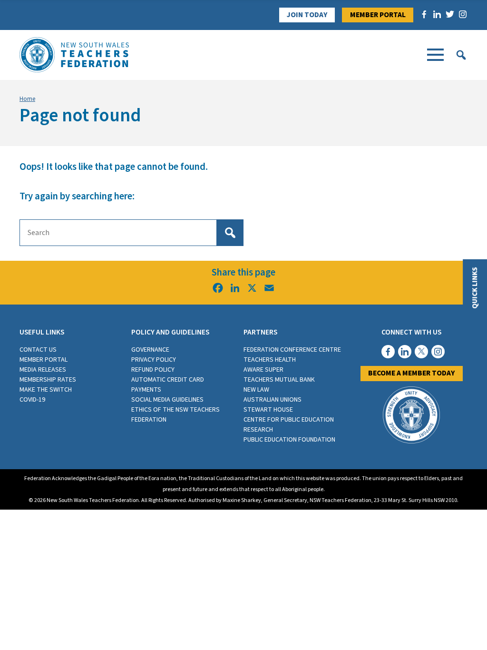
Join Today (307, 15)
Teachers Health (270, 359)
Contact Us (38, 350)
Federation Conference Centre (292, 350)
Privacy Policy (153, 359)
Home (27, 99)
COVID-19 (32, 399)
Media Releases (42, 369)
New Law (256, 389)
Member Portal (378, 15)
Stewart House (268, 409)
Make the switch (45, 389)
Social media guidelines (167, 399)
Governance (150, 350)
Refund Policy (153, 369)
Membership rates (47, 379)
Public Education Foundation (289, 439)
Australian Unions (273, 399)
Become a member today (411, 373)
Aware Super (263, 369)
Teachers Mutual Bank (279, 379)
